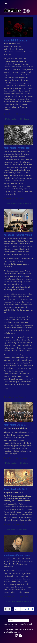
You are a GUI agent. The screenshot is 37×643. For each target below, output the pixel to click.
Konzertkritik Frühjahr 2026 (17, 148)
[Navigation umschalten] (6, 4)
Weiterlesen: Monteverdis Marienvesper (18, 602)
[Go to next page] (28, 609)
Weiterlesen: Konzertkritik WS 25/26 (17, 463)
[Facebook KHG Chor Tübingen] (28, 11)
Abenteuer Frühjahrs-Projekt (18, 235)
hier (22, 276)
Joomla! (6, 630)
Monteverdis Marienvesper (17, 555)
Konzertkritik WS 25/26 (15, 425)
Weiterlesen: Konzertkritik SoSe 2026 (17, 119)
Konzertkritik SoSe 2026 (15, 40)
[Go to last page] (32, 609)
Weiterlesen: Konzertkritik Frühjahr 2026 (18, 203)
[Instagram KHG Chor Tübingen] (24, 11)
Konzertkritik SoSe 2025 (15, 489)
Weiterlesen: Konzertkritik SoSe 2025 (17, 529)
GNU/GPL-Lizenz (27, 630)
